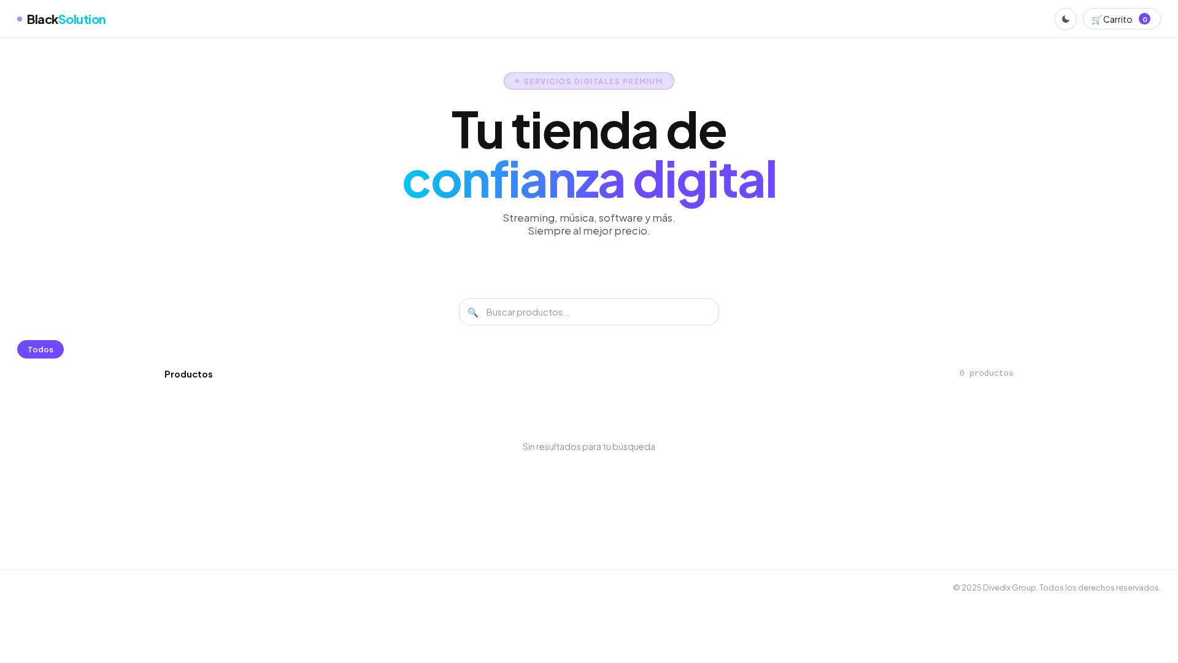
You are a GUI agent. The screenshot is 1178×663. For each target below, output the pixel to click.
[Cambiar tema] (1066, 19)
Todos (40, 349)
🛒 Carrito (1119, 19)
